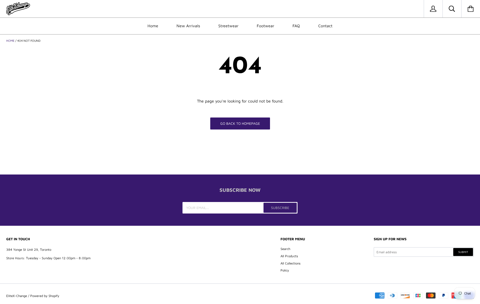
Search (285, 249)
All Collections (290, 263)
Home (153, 26)
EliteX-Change (16, 296)
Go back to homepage (240, 123)
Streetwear (228, 26)
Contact (325, 26)
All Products (289, 256)
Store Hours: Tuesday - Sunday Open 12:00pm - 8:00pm (48, 258)
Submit (463, 252)
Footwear (265, 26)
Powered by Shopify (44, 296)
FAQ (296, 26)
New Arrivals (188, 26)
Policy (284, 270)
